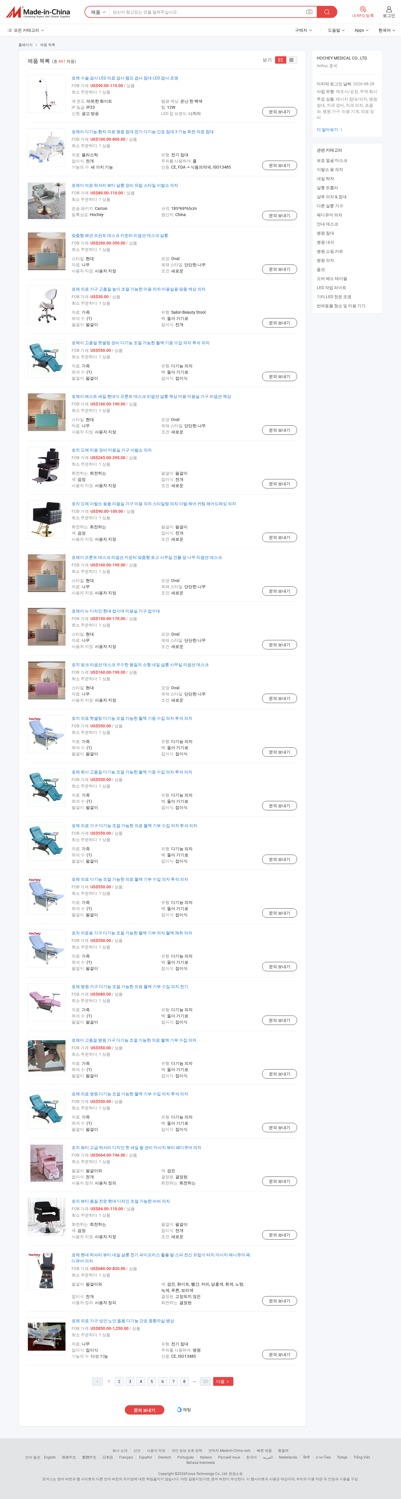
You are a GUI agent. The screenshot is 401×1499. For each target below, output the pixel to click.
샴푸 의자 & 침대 (332, 196)
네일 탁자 (325, 178)
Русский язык (229, 1457)
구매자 (301, 30)
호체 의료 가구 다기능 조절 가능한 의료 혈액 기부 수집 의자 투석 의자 (134, 825)
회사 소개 (119, 1450)
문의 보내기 (279, 111)
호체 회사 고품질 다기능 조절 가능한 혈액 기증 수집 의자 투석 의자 (132, 772)
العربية (268, 1457)
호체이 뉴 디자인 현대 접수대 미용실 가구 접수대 (116, 611)
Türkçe (342, 1457)
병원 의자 (325, 260)
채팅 (187, 1409)
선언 (137, 1450)
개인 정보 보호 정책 (186, 1450)
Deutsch (164, 1457)
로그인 (389, 15)
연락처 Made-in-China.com (229, 1450)
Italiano (206, 1457)
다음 (223, 1381)
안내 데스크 (327, 224)
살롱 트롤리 (327, 187)
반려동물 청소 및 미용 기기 (341, 305)
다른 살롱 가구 (330, 205)
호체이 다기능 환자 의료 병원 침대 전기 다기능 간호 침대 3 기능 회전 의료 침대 (143, 131)
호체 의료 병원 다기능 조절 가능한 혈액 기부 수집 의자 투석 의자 (130, 1093)
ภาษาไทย (323, 1457)
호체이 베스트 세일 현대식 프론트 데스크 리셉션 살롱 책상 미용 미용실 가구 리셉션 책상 (151, 396)
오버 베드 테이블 (332, 278)
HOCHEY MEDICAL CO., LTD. (342, 58)
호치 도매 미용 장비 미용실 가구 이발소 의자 (112, 450)
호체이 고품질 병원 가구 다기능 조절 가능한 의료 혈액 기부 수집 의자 (134, 1040)
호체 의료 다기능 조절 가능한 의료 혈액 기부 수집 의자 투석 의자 (130, 879)
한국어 (251, 1457)
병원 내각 (325, 242)
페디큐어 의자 (329, 215)
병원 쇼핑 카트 (330, 251)
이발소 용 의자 (330, 169)
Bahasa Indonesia (200, 1462)
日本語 (107, 1457)
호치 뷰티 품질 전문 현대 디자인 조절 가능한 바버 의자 (121, 1201)
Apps (359, 30)
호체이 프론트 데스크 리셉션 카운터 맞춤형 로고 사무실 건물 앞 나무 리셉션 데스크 (147, 557)
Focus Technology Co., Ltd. (207, 1473)
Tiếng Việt (361, 1457)
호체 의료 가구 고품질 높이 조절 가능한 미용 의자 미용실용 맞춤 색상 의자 (138, 289)
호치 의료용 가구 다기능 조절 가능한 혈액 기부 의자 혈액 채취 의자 (132, 933)
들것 (321, 269)
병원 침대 (325, 233)
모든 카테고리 (26, 30)
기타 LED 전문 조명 (334, 296)
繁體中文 (89, 1457)
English (50, 1457)
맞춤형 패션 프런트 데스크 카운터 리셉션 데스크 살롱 (120, 235)
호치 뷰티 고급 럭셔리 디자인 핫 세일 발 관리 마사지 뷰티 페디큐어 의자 (136, 1147)
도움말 (334, 30)
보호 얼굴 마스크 (332, 160)
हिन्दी (306, 1457)
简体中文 (69, 1457)
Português (185, 1457)
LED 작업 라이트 (331, 287)
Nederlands (288, 1457)
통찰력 (283, 1450)
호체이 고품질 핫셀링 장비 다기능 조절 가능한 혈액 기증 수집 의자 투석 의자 (141, 342)
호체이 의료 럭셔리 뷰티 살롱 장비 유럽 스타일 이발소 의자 (125, 185)
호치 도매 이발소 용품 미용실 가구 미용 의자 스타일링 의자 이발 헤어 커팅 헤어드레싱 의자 (154, 503)
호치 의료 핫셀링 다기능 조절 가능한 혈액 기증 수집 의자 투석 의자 (132, 718)
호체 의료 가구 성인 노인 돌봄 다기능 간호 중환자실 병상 (123, 1320)
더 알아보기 (330, 129)
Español (145, 1457)
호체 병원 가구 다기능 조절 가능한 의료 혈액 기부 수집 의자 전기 (130, 986)
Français (126, 1457)
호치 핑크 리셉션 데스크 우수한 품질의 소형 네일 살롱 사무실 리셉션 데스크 (140, 664)
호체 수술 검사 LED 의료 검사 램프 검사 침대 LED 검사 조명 (125, 78)
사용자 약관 (156, 1450)
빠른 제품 (264, 1450)
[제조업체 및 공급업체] (38, 12)
